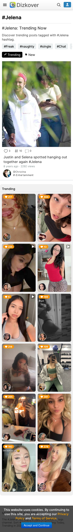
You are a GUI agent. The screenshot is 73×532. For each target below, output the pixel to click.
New (31, 55)
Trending (13, 55)
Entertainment (25, 175)
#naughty (27, 46)
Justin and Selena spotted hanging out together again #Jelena (35, 159)
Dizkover (28, 5)
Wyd (41, 300)
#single (45, 46)
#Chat (61, 46)
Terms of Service (44, 518)
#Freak (9, 46)
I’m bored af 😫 (11, 450)
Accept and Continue (36, 525)
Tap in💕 (43, 250)
